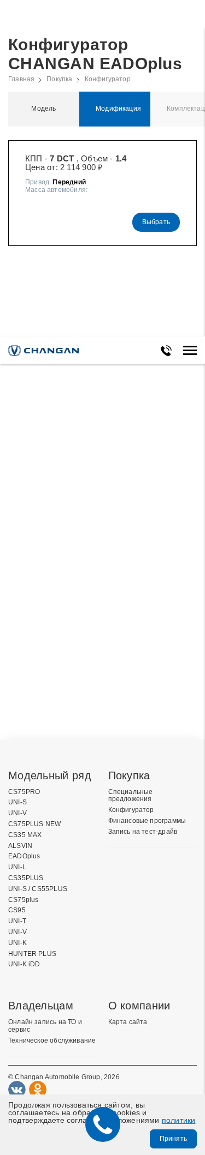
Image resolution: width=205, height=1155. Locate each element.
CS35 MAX (25, 835)
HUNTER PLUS (32, 954)
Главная (21, 79)
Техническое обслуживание (52, 1040)
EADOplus (24, 856)
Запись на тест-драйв (143, 831)
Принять (173, 1138)
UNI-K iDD (24, 964)
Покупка (59, 79)
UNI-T (17, 921)
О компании (139, 1006)
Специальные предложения (130, 796)
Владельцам (40, 1006)
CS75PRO (24, 792)
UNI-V (17, 813)
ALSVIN (20, 846)
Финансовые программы (147, 821)
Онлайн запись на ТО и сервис (45, 1026)
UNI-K (17, 943)
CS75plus (23, 900)
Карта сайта (128, 1022)
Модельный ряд (49, 775)
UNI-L (17, 867)
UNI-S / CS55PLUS (37, 889)
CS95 (17, 910)
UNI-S (17, 802)
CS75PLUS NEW (34, 824)
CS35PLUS (25, 878)
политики (179, 1120)
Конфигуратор (108, 79)
